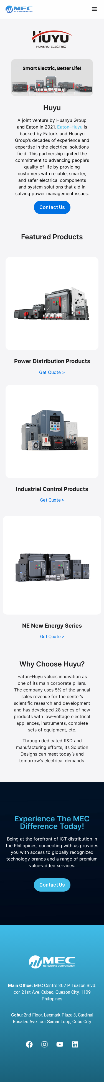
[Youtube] (60, 1044)
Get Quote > (52, 372)
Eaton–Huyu (69, 127)
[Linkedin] (75, 1044)
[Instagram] (44, 1044)
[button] (94, 9)
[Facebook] (29, 1044)
